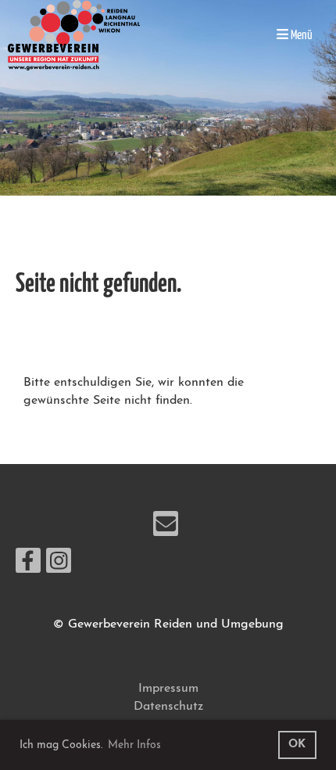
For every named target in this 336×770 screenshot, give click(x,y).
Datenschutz (168, 706)
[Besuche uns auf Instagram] (58, 566)
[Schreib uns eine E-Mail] (165, 529)
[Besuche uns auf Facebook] (28, 566)
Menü (300, 35)
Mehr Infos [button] (134, 745)
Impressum (168, 688)
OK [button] (297, 744)
